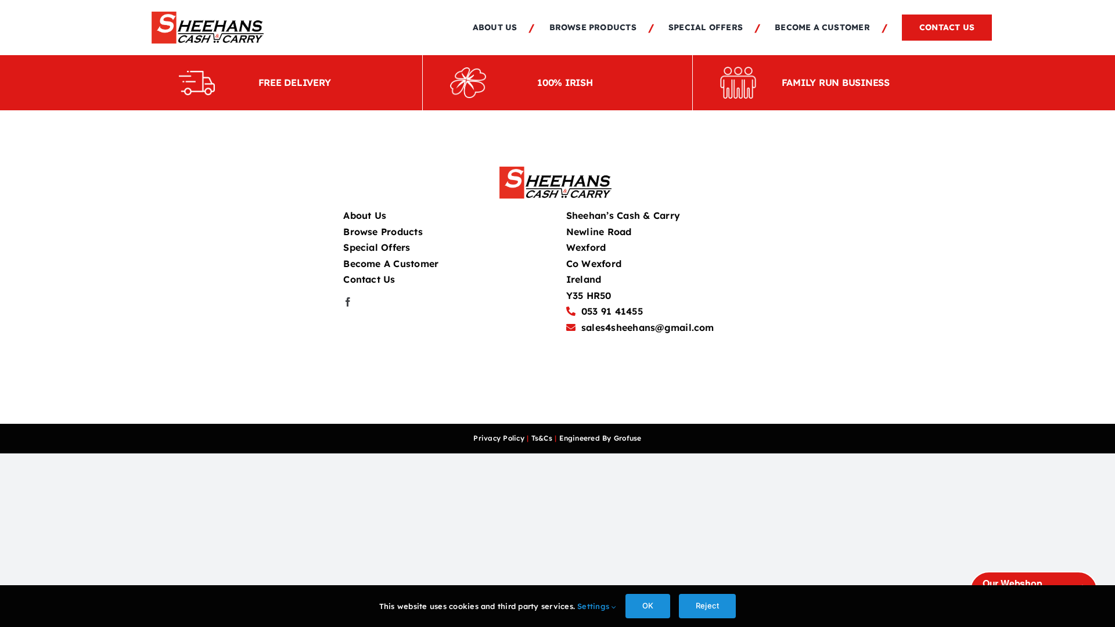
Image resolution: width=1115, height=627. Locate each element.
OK (647, 605)
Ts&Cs (541, 438)
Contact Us (369, 279)
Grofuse (628, 438)
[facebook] (348, 302)
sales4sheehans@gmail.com (647, 327)
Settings (594, 606)
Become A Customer (390, 263)
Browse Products (383, 231)
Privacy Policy (498, 438)
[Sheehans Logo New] (210, 16)
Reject (707, 605)
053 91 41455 (612, 311)
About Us (364, 215)
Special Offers (376, 247)
